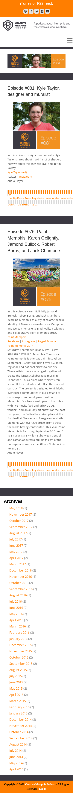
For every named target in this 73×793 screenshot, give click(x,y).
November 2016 (20, 577)
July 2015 (15, 676)
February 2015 (19, 707)
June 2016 (16, 608)
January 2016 (18, 639)
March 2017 (17, 564)
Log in (42, 788)
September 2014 (21, 738)
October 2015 (18, 657)
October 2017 (18, 521)
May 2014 (16, 763)
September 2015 (21, 664)
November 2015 (20, 651)
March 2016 (17, 626)
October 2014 (18, 732)
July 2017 (15, 539)
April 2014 (16, 769)
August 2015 (18, 670)
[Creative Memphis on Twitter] (36, 11)
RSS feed (44, 3)
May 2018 (16, 508)
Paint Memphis (16, 337)
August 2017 (18, 533)
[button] (36, 41)
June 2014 (16, 757)
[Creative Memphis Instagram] (42, 11)
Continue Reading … (22, 204)
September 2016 (21, 589)
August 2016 (18, 595)
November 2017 (20, 514)
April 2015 (16, 695)
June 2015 (16, 682)
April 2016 (16, 620)
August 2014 (18, 744)
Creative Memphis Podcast (36, 25)
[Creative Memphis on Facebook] (31, 11)
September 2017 (21, 527)
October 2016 (18, 583)
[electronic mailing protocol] (47, 11)
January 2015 (18, 713)
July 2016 (15, 601)
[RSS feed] (25, 11)
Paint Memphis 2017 (20, 345)
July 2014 (15, 751)
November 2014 (20, 726)
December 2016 (20, 570)
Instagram (25, 176)
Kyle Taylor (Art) (17, 172)
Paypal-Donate (47, 341)
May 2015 (16, 688)
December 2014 (20, 719)
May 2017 (16, 552)
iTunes (25, 3)
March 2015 (17, 701)
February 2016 (19, 632)
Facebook (13, 341)
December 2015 (20, 645)
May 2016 (16, 614)
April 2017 (16, 558)
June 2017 (16, 545)
